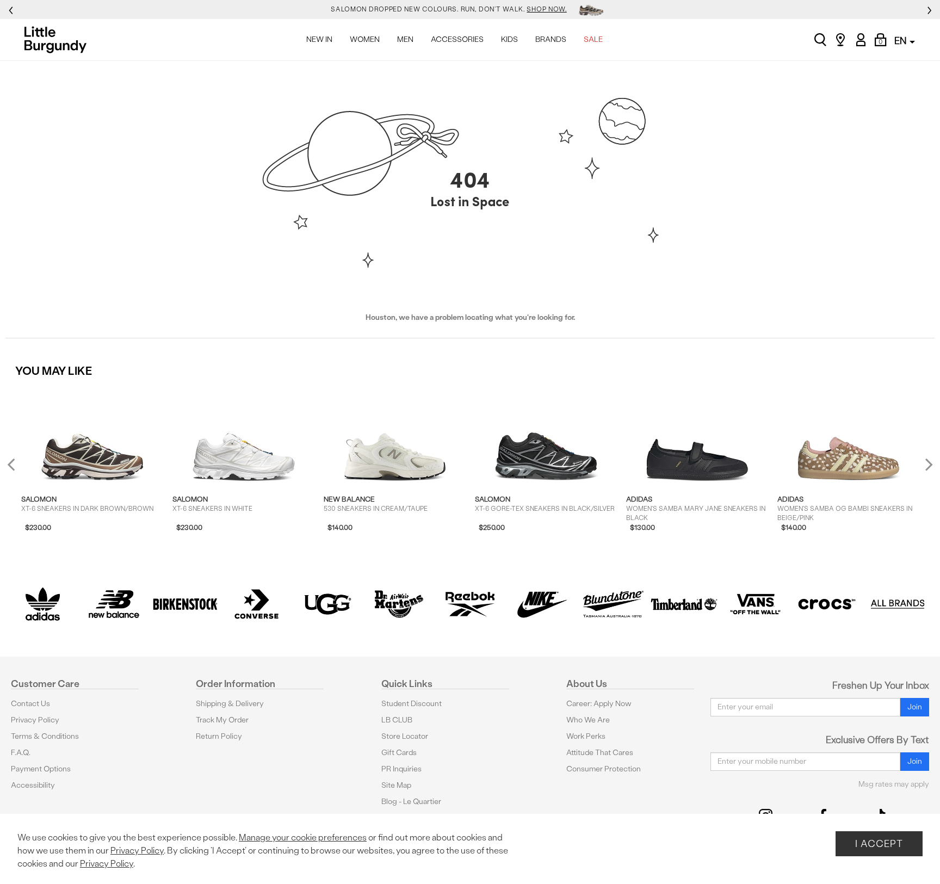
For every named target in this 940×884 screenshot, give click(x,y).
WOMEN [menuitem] (365, 39)
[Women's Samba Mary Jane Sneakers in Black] (697, 435)
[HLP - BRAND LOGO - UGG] (327, 604)
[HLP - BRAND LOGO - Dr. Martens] (399, 604)
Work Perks (585, 736)
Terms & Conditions (45, 736)
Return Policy (219, 736)
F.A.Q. (20, 752)
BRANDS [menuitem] (550, 39)
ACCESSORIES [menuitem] (457, 39)
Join (914, 707)
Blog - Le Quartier (411, 801)
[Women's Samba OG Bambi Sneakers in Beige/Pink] (848, 435)
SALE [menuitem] (593, 39)
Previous (18, 468)
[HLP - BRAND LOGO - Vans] (755, 604)
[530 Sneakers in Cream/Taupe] (395, 435)
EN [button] (901, 40)
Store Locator (404, 736)
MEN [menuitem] (405, 39)
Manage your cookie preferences (303, 837)
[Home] (58, 39)
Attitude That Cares (599, 752)
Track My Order (222, 720)
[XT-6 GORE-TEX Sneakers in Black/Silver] (546, 435)
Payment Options (41, 769)
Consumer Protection (603, 769)
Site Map (396, 785)
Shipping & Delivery (230, 703)
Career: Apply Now (599, 703)
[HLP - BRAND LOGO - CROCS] (826, 604)
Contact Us (30, 703)
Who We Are (588, 720)
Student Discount (411, 703)
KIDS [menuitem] (509, 39)
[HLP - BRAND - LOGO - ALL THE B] (897, 604)
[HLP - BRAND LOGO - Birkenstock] (185, 604)
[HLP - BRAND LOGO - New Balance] (114, 604)
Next (926, 464)
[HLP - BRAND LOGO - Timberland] (684, 604)
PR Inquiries (401, 769)
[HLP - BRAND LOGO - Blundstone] (612, 604)
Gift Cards (399, 752)
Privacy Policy (35, 720)
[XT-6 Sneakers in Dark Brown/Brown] (92, 435)
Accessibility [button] (33, 785)
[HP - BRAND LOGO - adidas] (42, 604)
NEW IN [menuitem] (319, 39)
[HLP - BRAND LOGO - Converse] (256, 604)
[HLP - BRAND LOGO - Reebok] (470, 604)
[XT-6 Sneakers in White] (243, 435)
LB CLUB (396, 720)
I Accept (879, 843)
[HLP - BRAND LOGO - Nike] (541, 604)
